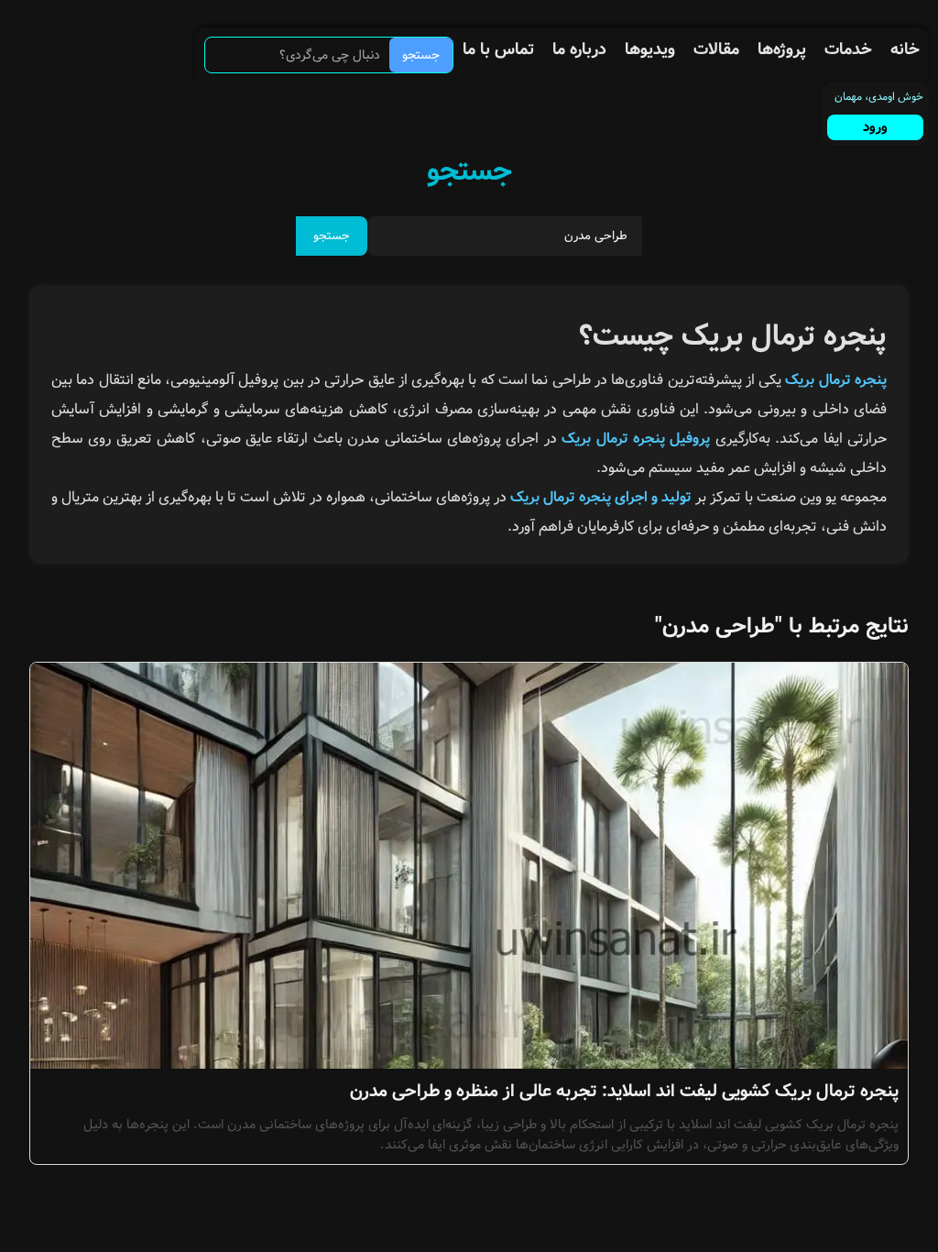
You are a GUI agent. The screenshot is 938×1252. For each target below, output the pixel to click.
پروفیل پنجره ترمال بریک (636, 438)
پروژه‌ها (782, 49)
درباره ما (579, 49)
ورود (875, 127)
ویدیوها (650, 49)
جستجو (421, 55)
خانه (905, 49)
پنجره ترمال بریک (836, 379)
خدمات (848, 49)
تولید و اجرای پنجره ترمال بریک (601, 497)
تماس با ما (498, 49)
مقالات (716, 49)
